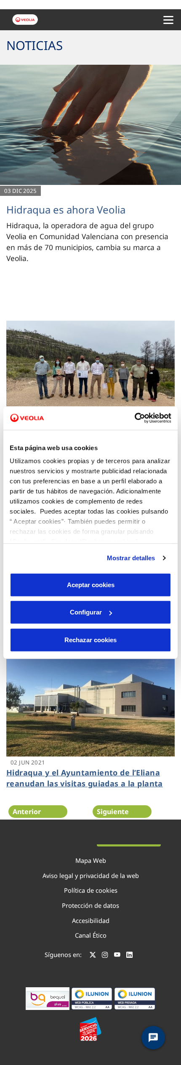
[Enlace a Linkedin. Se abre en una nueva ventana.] (129, 955)
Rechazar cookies (90, 639)
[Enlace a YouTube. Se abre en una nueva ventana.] (117, 955)
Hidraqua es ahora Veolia (65, 209)
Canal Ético (90, 935)
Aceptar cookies (90, 584)
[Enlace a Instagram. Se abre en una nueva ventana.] (105, 955)
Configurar (86, 612)
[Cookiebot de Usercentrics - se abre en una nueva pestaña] (134, 418)
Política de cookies (90, 890)
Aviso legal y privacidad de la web (91, 875)
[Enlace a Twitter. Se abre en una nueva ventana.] (93, 955)
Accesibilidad (90, 920)
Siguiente (113, 811)
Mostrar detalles (131, 557)
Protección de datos (90, 905)
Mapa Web (90, 860)
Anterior (27, 811)
